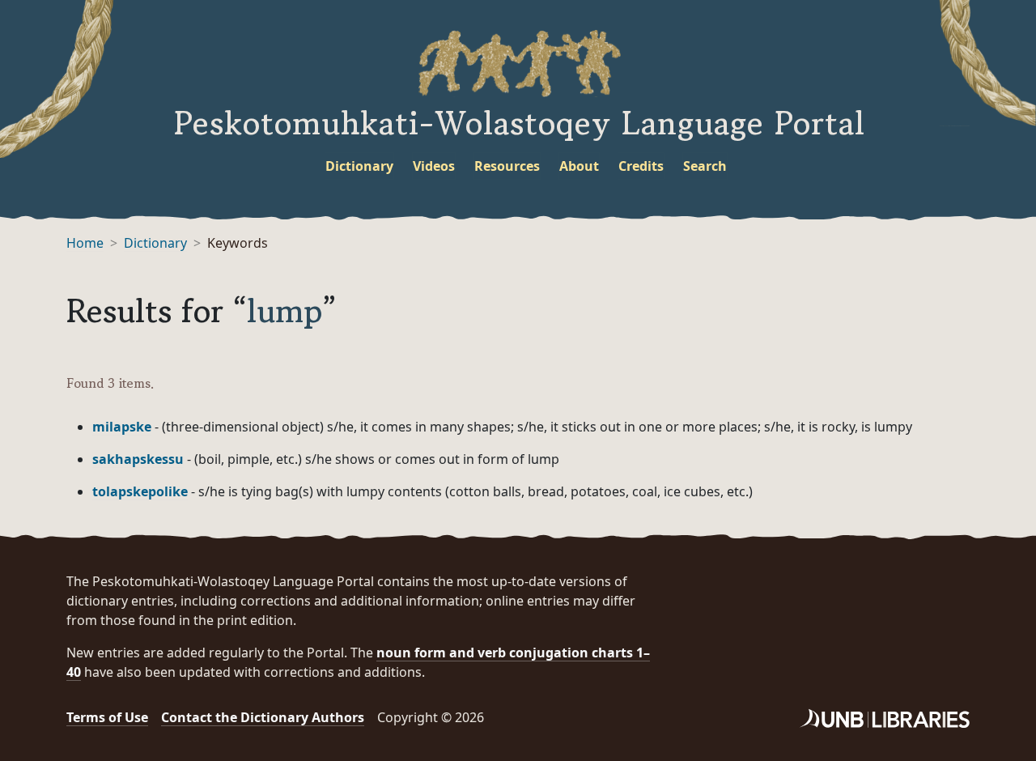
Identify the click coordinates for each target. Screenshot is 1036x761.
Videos (434, 166)
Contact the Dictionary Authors (262, 717)
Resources (507, 166)
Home (85, 243)
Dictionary (359, 166)
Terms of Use (107, 717)
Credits (641, 166)
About (579, 166)
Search (705, 166)
